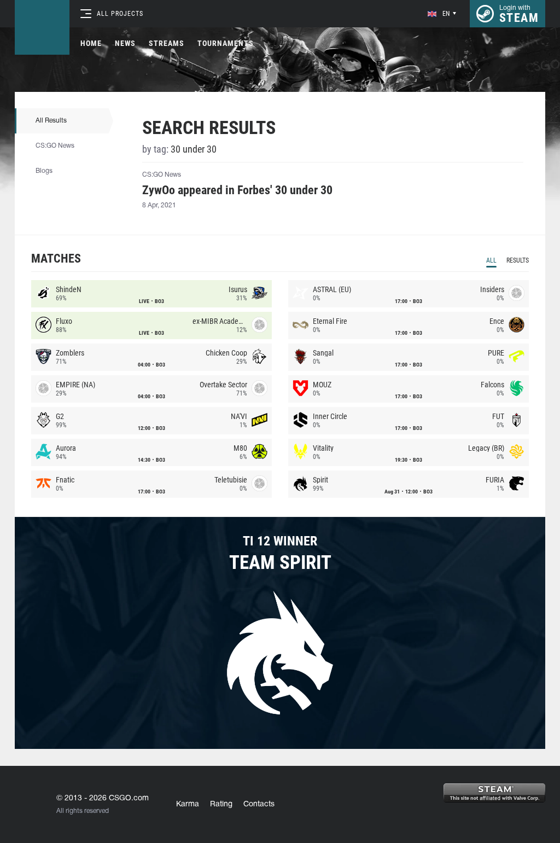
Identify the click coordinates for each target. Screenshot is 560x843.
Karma (187, 804)
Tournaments (225, 43)
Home (91, 43)
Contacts (259, 804)
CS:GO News (55, 146)
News (125, 43)
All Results (51, 121)
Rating (221, 804)
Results (517, 260)
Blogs (44, 171)
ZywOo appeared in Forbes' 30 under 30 (237, 190)
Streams (166, 43)
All (491, 260)
